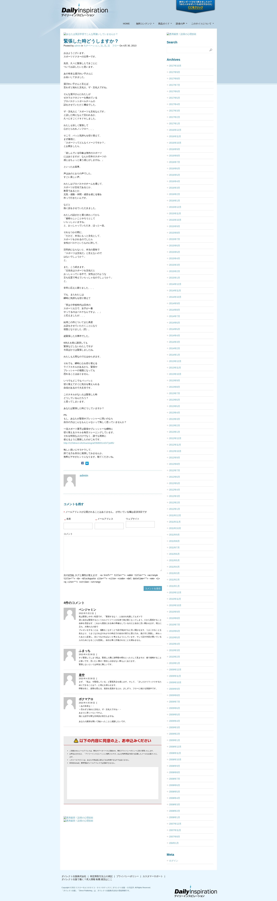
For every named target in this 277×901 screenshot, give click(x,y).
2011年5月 (174, 560)
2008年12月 (175, 746)
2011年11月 (175, 522)
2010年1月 (174, 663)
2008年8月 (174, 772)
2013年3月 (174, 419)
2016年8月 (174, 155)
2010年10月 (175, 605)
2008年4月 (174, 798)
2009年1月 (174, 740)
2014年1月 (174, 354)
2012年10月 (175, 451)
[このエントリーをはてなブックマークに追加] (87, 463)
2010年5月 (174, 637)
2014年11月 (175, 290)
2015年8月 (174, 232)
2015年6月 (174, 245)
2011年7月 (174, 547)
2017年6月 (174, 91)
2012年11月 (175, 444)
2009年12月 (175, 669)
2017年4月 (174, 104)
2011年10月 (175, 528)
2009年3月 (174, 727)
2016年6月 (174, 168)
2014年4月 (174, 335)
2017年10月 (175, 65)
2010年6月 (174, 631)
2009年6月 (174, 708)
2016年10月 (175, 142)
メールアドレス (104, 519)
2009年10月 (175, 682)
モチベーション (91, 45)
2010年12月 (175, 592)
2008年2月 (174, 811)
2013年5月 (174, 406)
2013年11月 (175, 367)
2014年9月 (174, 303)
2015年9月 (174, 226)
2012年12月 (175, 438)
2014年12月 (175, 284)
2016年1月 (174, 200)
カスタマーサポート (153, 876)
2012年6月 (174, 477)
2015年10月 (175, 220)
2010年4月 (174, 644)
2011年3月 (174, 573)
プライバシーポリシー (127, 876)
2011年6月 (174, 554)
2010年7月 (174, 624)
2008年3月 (174, 804)
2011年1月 (174, 586)
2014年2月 (174, 348)
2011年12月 (175, 515)
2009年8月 (174, 695)
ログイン (173, 860)
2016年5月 (174, 175)
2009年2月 (174, 734)
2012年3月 (174, 496)
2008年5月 (174, 791)
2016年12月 (175, 130)
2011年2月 (174, 579)
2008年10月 (175, 759)
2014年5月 (174, 329)
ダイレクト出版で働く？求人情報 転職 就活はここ (87, 879)
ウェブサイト (132, 518)
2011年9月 (174, 534)
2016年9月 (174, 149)
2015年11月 (175, 213)
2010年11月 (175, 599)
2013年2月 (174, 425)
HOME (126, 23)
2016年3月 (174, 187)
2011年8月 (174, 541)
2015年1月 (174, 277)
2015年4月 (174, 258)
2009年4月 (174, 721)
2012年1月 (174, 509)
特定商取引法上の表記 (101, 876)
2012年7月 (174, 470)
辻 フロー (113, 45)
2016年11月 (175, 136)
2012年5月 (174, 483)
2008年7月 (174, 778)
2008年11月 (175, 753)
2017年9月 (174, 72)
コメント (68, 534)
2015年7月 (174, 239)
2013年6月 (174, 399)
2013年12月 (175, 361)
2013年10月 (175, 374)
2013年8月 (174, 387)
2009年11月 (175, 676)
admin (77, 45)
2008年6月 (174, 785)
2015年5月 (174, 252)
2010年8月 (174, 618)
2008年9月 (174, 766)
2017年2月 (174, 117)
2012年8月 (174, 464)
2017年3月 (174, 110)
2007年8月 (174, 836)
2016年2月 (174, 194)
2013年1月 (174, 432)
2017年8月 (174, 78)
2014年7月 (174, 316)
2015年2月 (174, 271)
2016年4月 (174, 181)
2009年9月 (174, 689)
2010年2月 (174, 656)
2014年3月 (174, 342)
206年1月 (174, 843)
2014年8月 (174, 310)
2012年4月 (174, 489)
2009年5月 (174, 714)
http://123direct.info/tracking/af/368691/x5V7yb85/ (89, 443)
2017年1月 (174, 123)
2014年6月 (174, 322)
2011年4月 (174, 566)
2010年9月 (174, 611)
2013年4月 (174, 412)
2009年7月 (174, 701)
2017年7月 (174, 85)
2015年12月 (175, 207)
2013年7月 (174, 393)
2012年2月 (174, 502)
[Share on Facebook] (82, 463)
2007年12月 (175, 823)
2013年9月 (174, 380)
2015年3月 (174, 265)
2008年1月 (174, 817)
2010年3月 (174, 650)
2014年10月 (175, 297)
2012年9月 (174, 457)
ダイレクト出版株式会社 (74, 876)
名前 (67, 519)
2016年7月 (174, 162)
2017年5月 (174, 98)
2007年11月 (175, 830)
